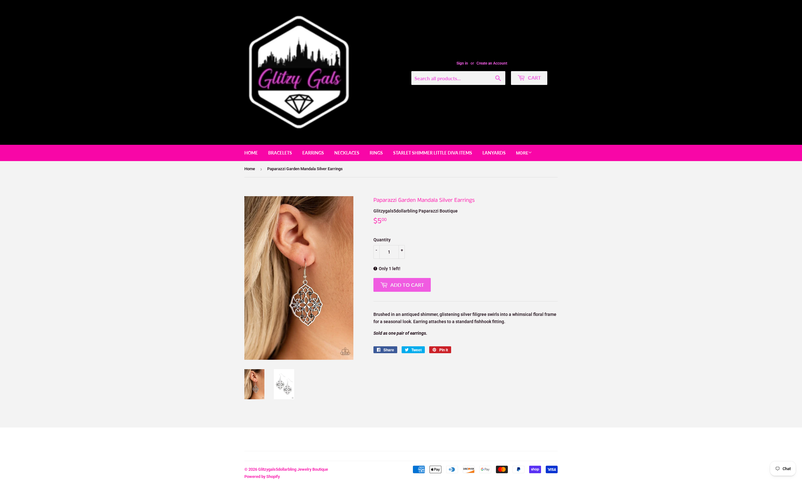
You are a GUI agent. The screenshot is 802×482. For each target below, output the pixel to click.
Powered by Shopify (262, 476)
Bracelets (280, 152)
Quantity (382, 239)
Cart (534, 78)
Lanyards (494, 152)
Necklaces (346, 152)
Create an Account (492, 63)
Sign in (462, 63)
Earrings (313, 152)
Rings (376, 152)
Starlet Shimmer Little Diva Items (432, 152)
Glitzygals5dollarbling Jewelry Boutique (293, 469)
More (522, 152)
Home (251, 152)
